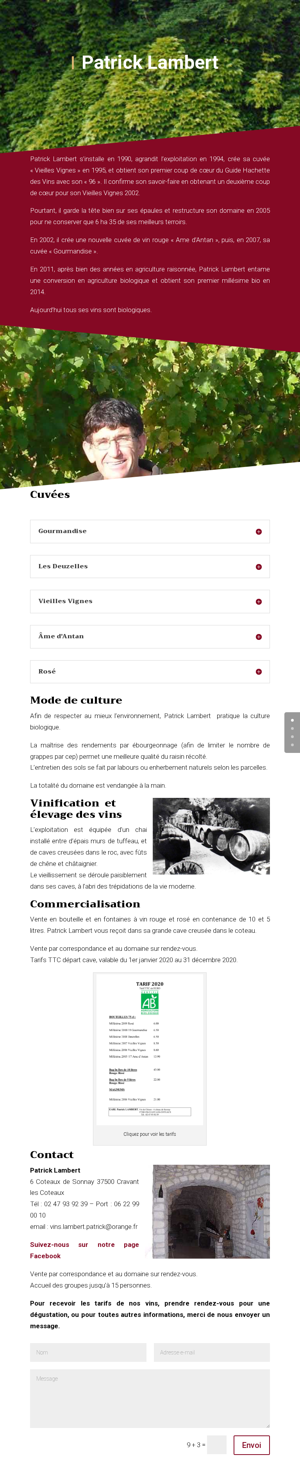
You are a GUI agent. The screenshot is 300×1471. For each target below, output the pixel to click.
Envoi (251, 1445)
